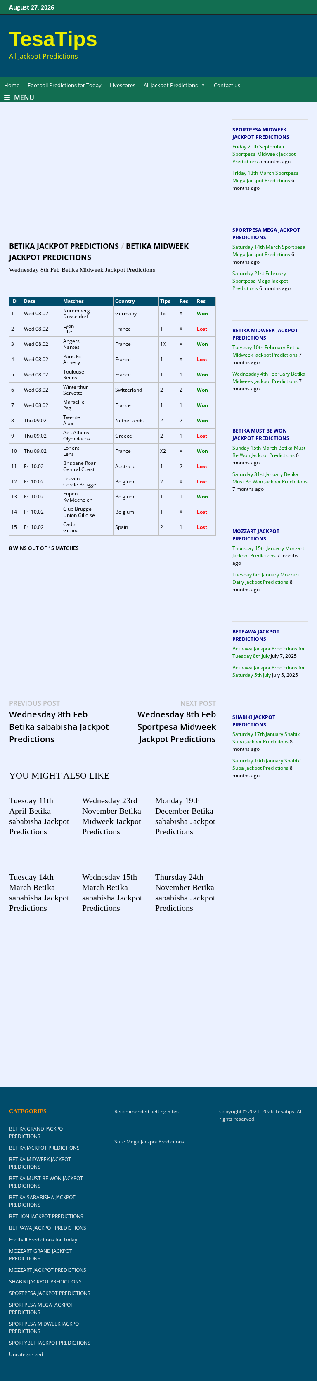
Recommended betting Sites (146, 1111)
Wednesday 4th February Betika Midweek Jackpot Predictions (268, 377)
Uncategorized (26, 1354)
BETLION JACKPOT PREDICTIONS (46, 1216)
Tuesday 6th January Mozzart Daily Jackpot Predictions (265, 578)
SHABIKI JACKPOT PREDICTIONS (253, 721)
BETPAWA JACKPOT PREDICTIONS (255, 635)
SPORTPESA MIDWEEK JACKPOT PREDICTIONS (260, 133)
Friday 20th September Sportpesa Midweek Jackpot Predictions (264, 154)
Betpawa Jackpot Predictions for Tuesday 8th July (268, 652)
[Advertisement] (112, 179)
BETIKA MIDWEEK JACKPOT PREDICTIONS (265, 334)
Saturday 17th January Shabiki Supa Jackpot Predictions (266, 738)
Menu (24, 97)
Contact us (227, 85)
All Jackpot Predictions (171, 85)
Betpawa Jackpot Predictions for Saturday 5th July (268, 671)
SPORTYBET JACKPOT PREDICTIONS (49, 1342)
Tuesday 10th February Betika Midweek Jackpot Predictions (266, 351)
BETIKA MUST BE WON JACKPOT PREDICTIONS (260, 434)
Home (11, 85)
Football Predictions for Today (65, 85)
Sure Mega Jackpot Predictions (149, 1141)
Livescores (122, 85)
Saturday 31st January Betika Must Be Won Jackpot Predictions (270, 478)
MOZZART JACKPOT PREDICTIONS (255, 535)
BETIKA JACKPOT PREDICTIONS (64, 246)
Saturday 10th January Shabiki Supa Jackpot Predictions (266, 764)
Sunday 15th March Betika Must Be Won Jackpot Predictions (268, 451)
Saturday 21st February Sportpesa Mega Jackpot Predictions (260, 281)
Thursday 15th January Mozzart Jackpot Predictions (268, 552)
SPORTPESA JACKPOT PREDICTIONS (49, 1293)
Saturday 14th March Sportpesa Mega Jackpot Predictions (268, 250)
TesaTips (53, 38)
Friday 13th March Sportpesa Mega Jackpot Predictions (265, 176)
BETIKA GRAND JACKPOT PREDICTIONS (37, 1132)
